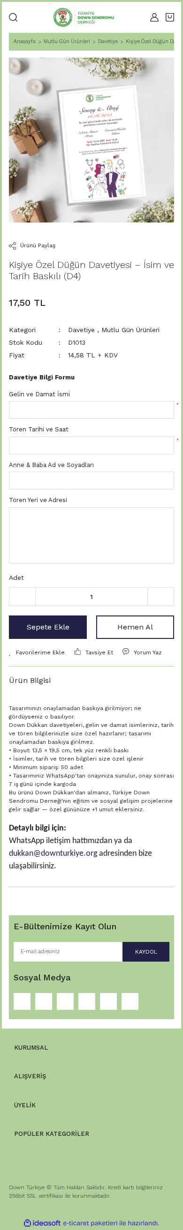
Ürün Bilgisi (30, 680)
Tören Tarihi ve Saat (39, 429)
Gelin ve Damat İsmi (39, 394)
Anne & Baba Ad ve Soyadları (51, 464)
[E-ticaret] (90, 1223)
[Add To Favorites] (37, 652)
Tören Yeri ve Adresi (38, 500)
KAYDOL (146, 951)
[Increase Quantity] (161, 597)
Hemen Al (135, 626)
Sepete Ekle (48, 626)
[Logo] (83, 17)
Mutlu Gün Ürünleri (130, 329)
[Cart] (170, 17)
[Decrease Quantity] (22, 597)
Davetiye (81, 329)
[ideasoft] (42, 1223)
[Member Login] (154, 17)
